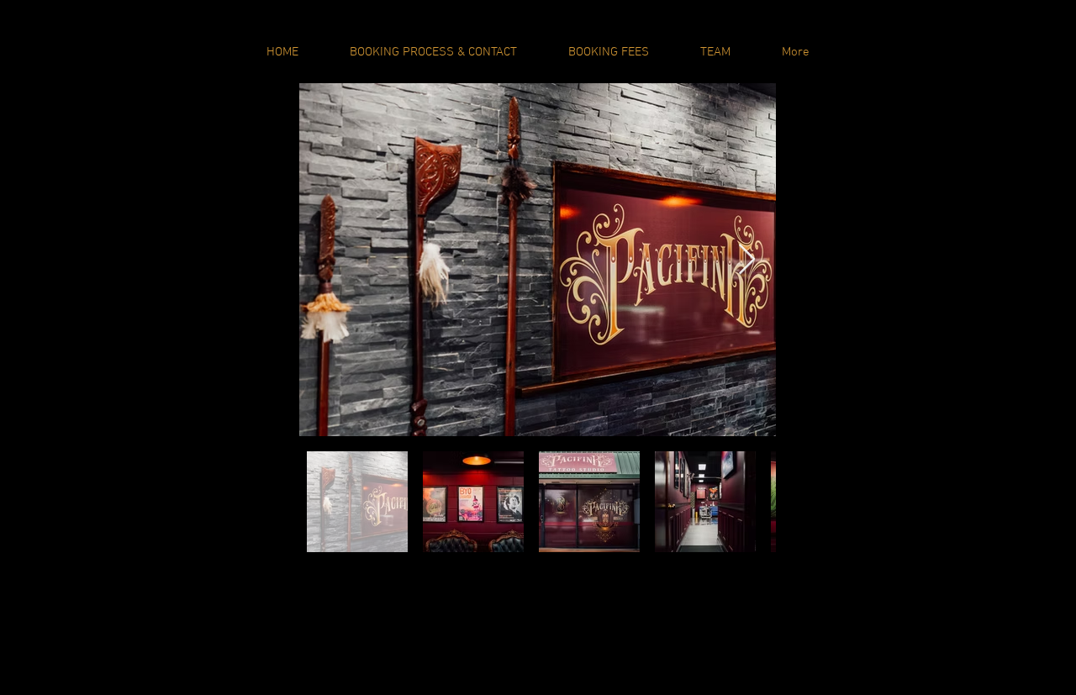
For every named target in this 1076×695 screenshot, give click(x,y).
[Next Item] (747, 260)
